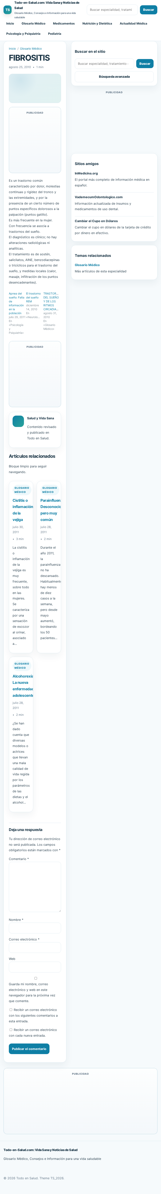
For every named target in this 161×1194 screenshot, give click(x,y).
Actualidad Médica (133, 23)
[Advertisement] (114, 122)
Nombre (16, 920)
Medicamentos (64, 23)
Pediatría (54, 34)
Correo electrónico (24, 939)
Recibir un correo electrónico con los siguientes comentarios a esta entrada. (33, 1015)
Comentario (19, 859)
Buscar (148, 10)
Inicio (10, 23)
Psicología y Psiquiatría (23, 34)
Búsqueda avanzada (114, 76)
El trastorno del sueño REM (33, 297)
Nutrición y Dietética (97, 23)
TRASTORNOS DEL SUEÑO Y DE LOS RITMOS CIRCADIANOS (52, 301)
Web (12, 959)
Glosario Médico (33, 23)
